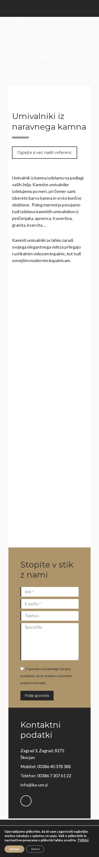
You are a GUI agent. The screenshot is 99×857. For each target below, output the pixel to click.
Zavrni (35, 849)
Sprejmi (14, 849)
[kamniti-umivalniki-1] (49, 420)
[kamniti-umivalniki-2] (49, 504)
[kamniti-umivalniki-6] (49, 336)
